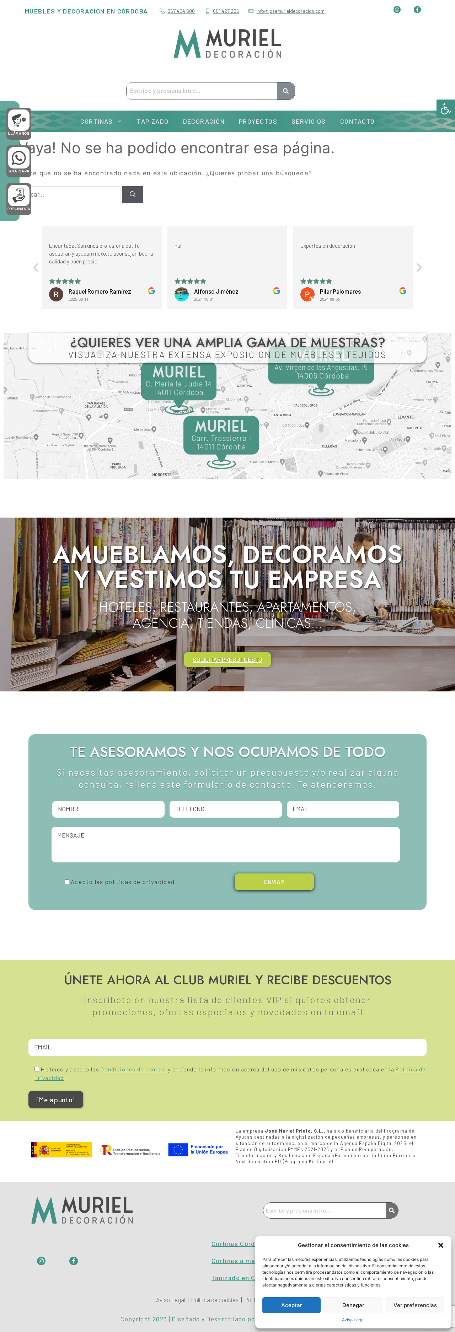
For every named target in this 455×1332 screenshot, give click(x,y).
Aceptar (291, 1305)
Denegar (353, 1305)
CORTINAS (96, 121)
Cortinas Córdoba (239, 1243)
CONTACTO (357, 121)
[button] (446, 109)
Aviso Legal (353, 1319)
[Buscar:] (68, 194)
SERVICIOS (308, 121)
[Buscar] (132, 194)
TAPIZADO (153, 121)
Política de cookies (215, 1299)
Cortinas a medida (240, 1260)
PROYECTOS (258, 121)
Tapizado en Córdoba (245, 1278)
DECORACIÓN (204, 121)
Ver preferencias (415, 1305)
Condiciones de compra (133, 1069)
